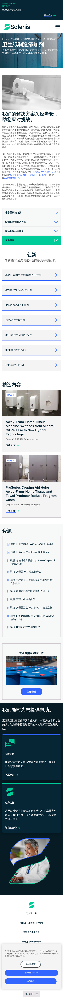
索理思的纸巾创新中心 (43, 171)
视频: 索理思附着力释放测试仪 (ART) (29, 591)
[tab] (31, 212)
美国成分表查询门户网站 (31, 922)
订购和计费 (31, 913)
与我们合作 (11, 827)
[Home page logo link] (31, 905)
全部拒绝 (30, 981)
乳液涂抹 (43, 174)
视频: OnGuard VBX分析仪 (25, 626)
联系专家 (10, 774)
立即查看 (31, 691)
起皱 (32, 174)
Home (4, 39)
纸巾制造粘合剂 (17, 174)
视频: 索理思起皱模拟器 (22, 599)
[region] (32, 966)
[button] (30, 212)
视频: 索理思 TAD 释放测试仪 (25, 571)
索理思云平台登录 (31, 932)
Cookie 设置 (31, 994)
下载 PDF (11, 445)
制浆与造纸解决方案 (31, 39)
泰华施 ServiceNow (31, 941)
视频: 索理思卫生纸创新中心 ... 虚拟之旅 (31, 607)
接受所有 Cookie (31, 973)
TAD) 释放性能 (9, 177)
